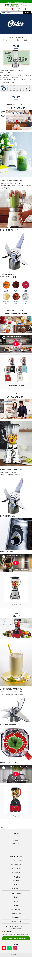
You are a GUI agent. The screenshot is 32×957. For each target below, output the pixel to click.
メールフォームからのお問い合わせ (16, 938)
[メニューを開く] (2, 5)
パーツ (16, 847)
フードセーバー (16, 836)
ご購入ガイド (16, 885)
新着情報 (16, 897)
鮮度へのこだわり (16, 864)
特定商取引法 (16, 918)
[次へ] (30, 9)
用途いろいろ (16, 868)
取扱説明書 (16, 880)
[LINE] (9, 948)
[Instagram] (15, 948)
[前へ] (1, 9)
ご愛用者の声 (16, 872)
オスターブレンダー (16, 851)
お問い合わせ (16, 889)
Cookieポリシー (16, 909)
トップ (2, 827)
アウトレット (16, 844)
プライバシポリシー (16, 913)
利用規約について (16, 922)
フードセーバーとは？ (16, 860)
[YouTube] (4, 948)
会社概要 (16, 905)
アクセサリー (16, 840)
